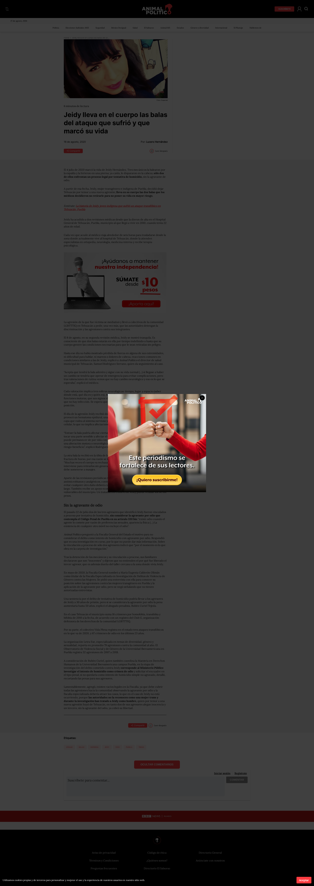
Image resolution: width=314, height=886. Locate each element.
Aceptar (304, 880)
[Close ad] (202, 397)
